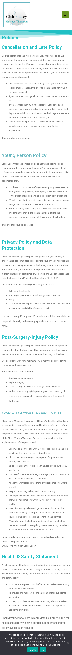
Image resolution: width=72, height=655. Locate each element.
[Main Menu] (65, 14)
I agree (33, 650)
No (43, 650)
